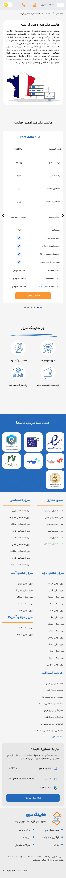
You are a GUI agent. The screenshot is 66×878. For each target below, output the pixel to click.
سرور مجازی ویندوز (54, 524)
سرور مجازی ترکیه (25, 604)
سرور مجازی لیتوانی (55, 664)
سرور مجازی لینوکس (54, 517)
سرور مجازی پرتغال (56, 637)
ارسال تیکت (31, 798)
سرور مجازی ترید (55, 531)
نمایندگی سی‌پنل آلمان (53, 717)
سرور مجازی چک (57, 651)
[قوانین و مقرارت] (62, 837)
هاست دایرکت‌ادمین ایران (52, 697)
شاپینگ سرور (47, 5)
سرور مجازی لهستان (55, 597)
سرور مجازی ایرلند (56, 658)
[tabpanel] (33, 217)
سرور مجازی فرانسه (56, 583)
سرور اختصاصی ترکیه (21, 531)
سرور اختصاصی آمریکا (20, 564)
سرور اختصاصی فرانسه (20, 537)
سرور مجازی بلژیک (56, 644)
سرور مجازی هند (26, 610)
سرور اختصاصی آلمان (21, 544)
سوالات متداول (22, 845)
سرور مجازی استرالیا (24, 590)
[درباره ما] (33, 837)
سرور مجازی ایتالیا (56, 631)
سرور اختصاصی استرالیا (20, 517)
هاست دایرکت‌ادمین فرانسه (51, 703)
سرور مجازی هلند (56, 617)
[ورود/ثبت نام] (62, 829)
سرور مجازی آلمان (56, 590)
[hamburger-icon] (60, 5)
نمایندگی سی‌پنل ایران (53, 710)
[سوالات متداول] (33, 844)
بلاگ (56, 845)
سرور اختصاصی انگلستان (19, 551)
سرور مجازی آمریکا (25, 634)
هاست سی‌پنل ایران (54, 683)
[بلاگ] (62, 844)
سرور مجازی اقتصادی (53, 543)
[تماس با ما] (33, 829)
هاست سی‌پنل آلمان (54, 690)
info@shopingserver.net (21, 779)
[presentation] (41, 307)
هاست (48, 14)
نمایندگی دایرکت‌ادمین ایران (50, 724)
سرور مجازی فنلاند (56, 610)
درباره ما (26, 837)
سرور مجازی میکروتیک (53, 510)
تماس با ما (24, 830)
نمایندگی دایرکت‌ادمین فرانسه (50, 730)
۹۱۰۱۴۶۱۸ (12, 768)
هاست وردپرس (56, 736)
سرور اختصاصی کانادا (21, 558)
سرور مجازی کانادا (25, 628)
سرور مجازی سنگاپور (24, 597)
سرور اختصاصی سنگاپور (20, 524)
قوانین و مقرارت (50, 837)
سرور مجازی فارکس (54, 537)
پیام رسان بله (44, 788)
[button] (34, 5)
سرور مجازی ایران (25, 583)
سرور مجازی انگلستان (54, 604)
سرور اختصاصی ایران (21, 510)
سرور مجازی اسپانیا (56, 624)
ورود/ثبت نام (52, 830)
